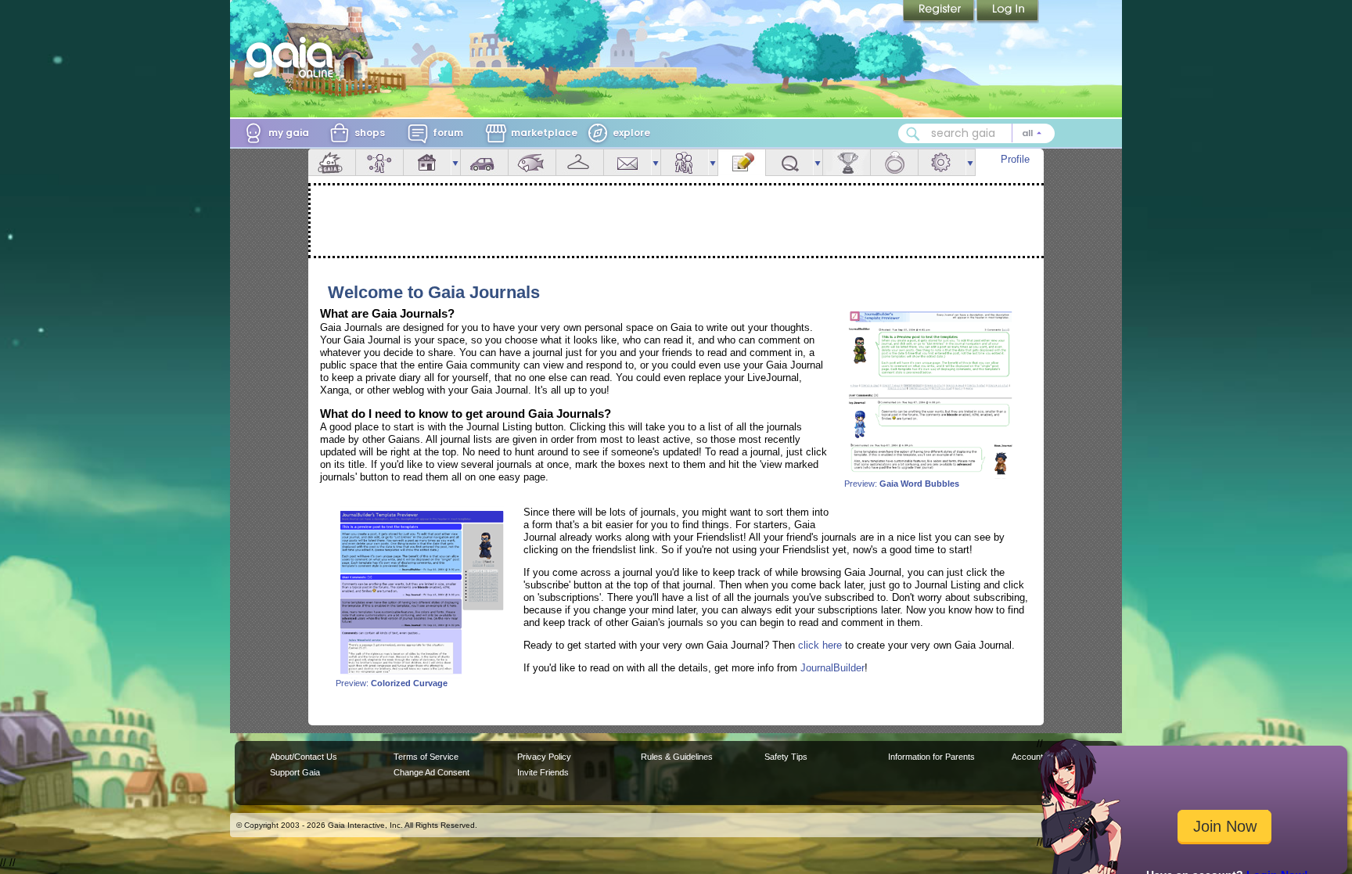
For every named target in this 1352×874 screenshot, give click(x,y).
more (455, 162)
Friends (684, 162)
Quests (789, 162)
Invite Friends (543, 772)
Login (1007, 11)
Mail (627, 162)
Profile (1015, 159)
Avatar (379, 162)
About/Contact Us (303, 756)
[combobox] (976, 133)
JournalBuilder (832, 668)
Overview (331, 162)
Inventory (579, 162)
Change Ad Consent (431, 772)
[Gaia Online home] (293, 57)
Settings (942, 162)
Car (484, 162)
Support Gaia (295, 772)
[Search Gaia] (913, 134)
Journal (741, 162)
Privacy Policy (544, 756)
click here (820, 645)
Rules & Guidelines (677, 756)
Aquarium (532, 162)
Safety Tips (785, 756)
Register (939, 11)
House (427, 162)
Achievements (846, 162)
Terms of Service (426, 756)
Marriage (894, 162)
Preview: (901, 483)
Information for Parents (931, 756)
